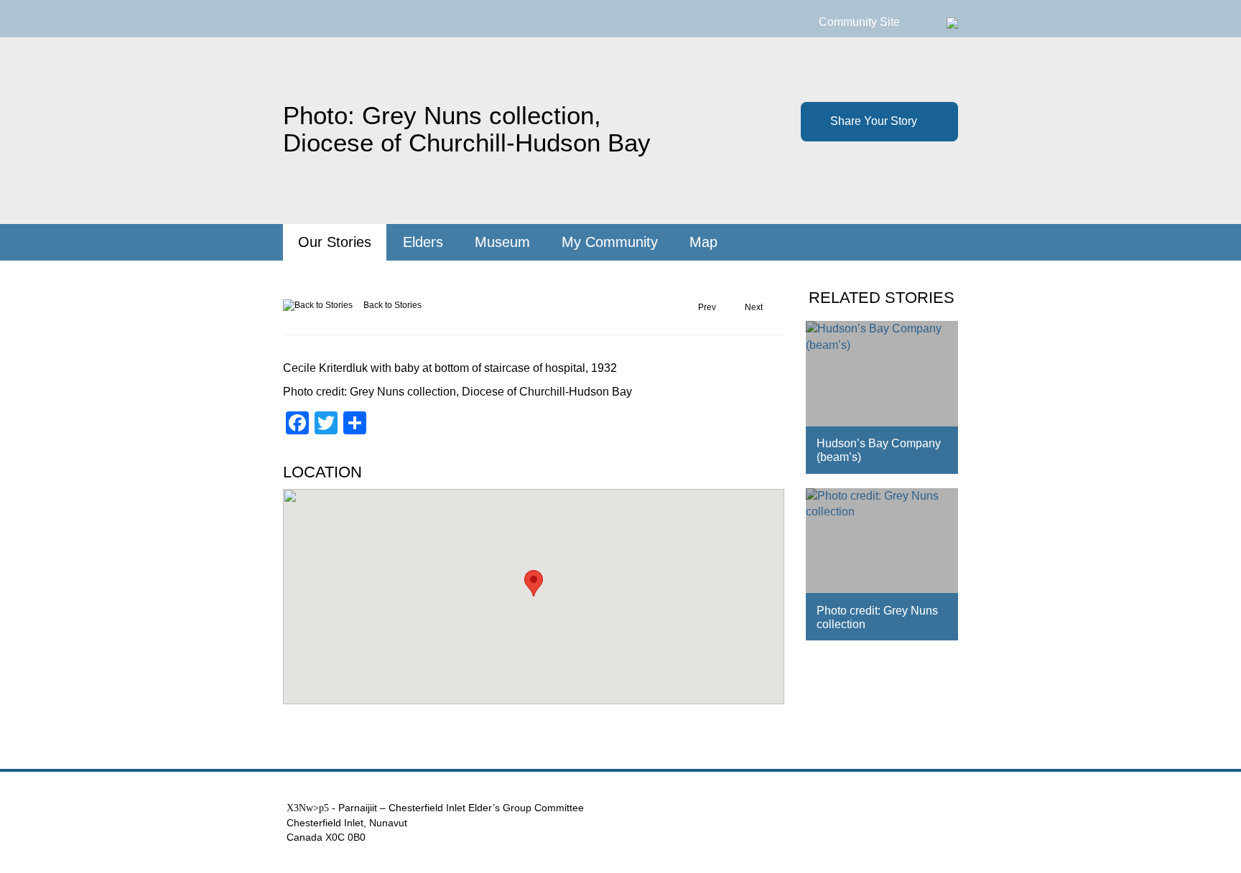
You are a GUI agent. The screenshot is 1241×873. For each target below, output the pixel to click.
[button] (533, 583)
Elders (423, 242)
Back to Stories (392, 305)
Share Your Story (873, 121)
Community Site (859, 22)
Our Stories (334, 242)
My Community (610, 242)
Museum (502, 242)
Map (703, 242)
